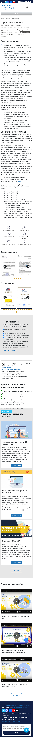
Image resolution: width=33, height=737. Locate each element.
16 (16, 312)
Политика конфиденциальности (11, 721)
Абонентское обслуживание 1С (21, 27)
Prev (4, 266)
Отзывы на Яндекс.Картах (24, 244)
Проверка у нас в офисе (8, 244)
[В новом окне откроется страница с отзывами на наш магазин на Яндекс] (24, 241)
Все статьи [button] (16, 570)
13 (27, 309)
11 (22, 309)
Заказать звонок (24, 1)
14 (29, 309)
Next (27, 266)
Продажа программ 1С (22, 30)
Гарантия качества (24, 32)
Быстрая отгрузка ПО (8, 236)
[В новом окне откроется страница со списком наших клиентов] (24, 227)
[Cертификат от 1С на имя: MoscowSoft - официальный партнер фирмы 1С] (24, 297)
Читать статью (16, 465)
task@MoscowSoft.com (9, 9)
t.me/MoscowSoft (6, 367)
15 (31, 309)
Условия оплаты (10, 34)
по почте (19, 181)
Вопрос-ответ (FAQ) (16, 25)
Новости (7, 25)
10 (20, 309)
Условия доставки (20, 34)
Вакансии (16, 32)
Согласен (16, 732)
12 (24, 309)
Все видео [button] (16, 695)
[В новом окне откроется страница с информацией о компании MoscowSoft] (9, 227)
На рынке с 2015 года (8, 230)
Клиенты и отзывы (24, 230)
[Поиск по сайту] (27, 7)
